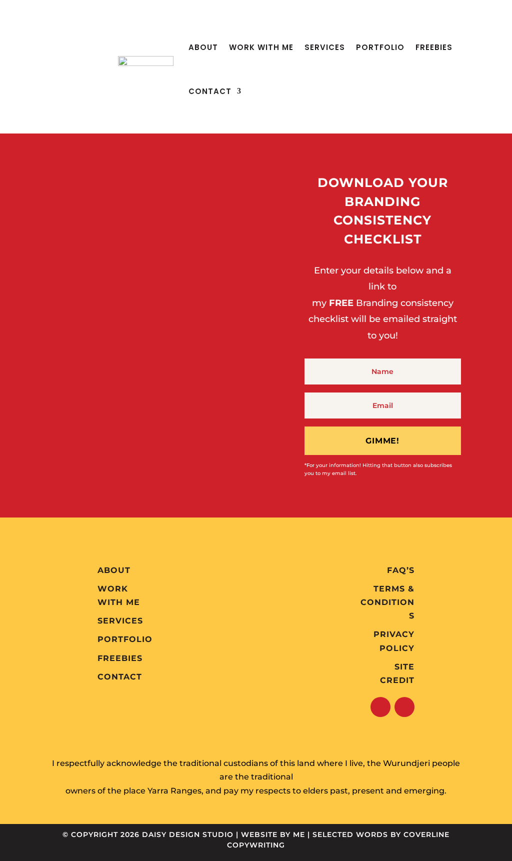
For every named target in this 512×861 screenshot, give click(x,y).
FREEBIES (434, 47)
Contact (210, 91)
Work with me (261, 47)
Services (324, 47)
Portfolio (380, 47)
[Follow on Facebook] (380, 707)
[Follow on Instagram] (404, 707)
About (203, 47)
